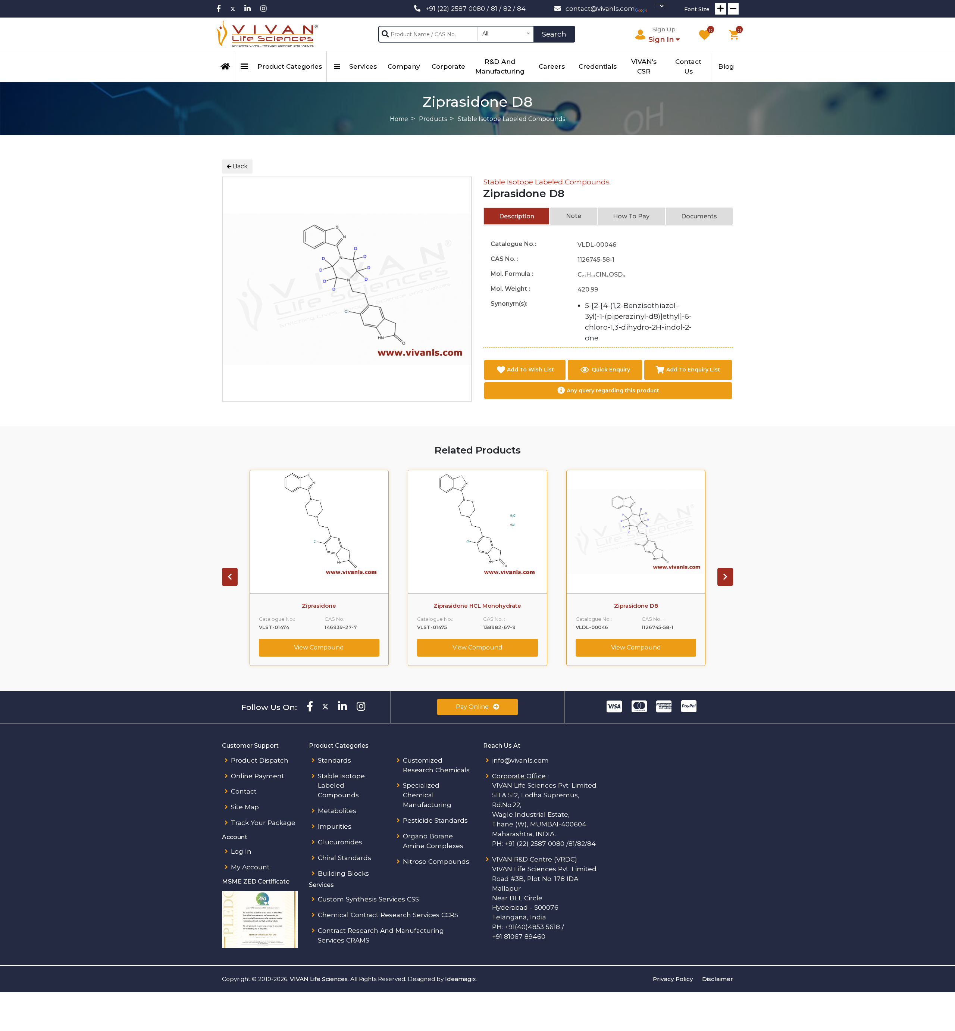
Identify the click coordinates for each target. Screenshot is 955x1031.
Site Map (245, 807)
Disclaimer (717, 978)
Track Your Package (263, 822)
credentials (598, 66)
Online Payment (257, 776)
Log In (241, 851)
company (404, 66)
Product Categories (289, 66)
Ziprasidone (319, 605)
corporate (448, 66)
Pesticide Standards (435, 820)
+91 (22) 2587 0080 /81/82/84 (550, 843)
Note (573, 215)
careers (552, 66)
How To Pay (631, 216)
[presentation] (230, 577)
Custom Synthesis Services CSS (368, 899)
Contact (244, 791)
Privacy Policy (673, 978)
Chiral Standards (344, 858)
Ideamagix (460, 978)
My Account (250, 867)
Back (239, 166)
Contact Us (688, 66)
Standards (334, 760)
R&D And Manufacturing (500, 66)
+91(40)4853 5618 (532, 927)
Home (399, 118)
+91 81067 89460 (518, 936)
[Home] (225, 66)
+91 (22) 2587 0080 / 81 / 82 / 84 (475, 8)
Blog (726, 66)
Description (516, 216)
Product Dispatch (259, 760)
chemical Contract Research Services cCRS (388, 915)
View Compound (319, 647)
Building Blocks (343, 873)
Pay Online (473, 706)
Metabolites (337, 810)
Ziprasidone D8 (636, 605)
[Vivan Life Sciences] (267, 34)
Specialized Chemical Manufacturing (427, 795)
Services (363, 66)
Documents (699, 216)
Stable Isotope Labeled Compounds (546, 181)
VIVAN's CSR (644, 66)
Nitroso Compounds (436, 861)
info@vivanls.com (520, 760)
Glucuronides (340, 842)
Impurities (334, 826)
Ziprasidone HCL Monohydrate (477, 605)
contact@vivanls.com (600, 8)
